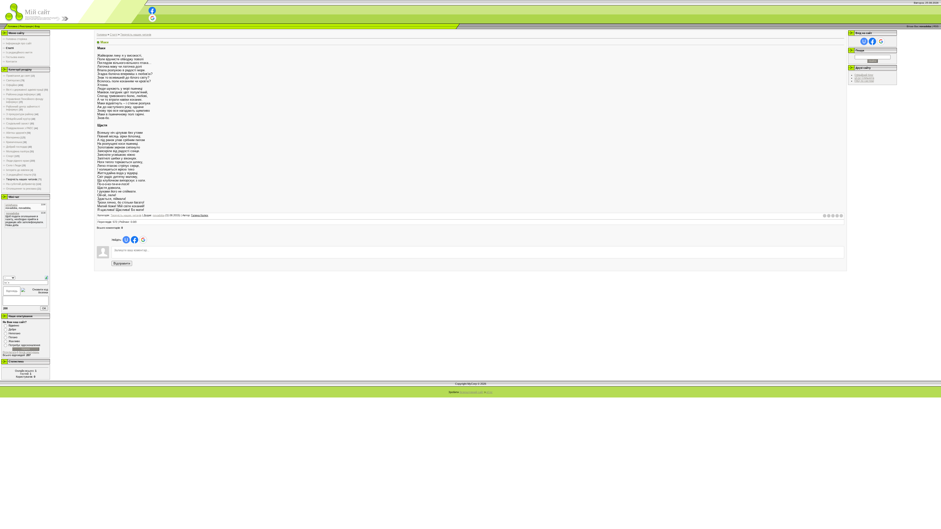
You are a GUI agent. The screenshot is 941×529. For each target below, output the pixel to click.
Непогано (14, 333)
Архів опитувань (29, 352)
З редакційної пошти (18, 174)
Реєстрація (26, 26)
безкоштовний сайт (471, 392)
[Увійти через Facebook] (152, 10)
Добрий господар (16, 146)
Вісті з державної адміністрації (24, 89)
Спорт (10, 156)
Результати (10, 352)
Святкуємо (13, 80)
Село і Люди (13, 165)
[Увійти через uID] (126, 239)
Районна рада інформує (21, 94)
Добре (12, 329)
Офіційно (11, 85)
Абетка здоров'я (16, 132)
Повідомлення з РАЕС (19, 128)
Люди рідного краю (17, 160)
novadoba (158, 215)
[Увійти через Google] (152, 18)
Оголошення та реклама (21, 188)
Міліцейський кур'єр (18, 118)
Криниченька (14, 142)
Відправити (121, 263)
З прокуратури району (20, 114)
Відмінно (14, 325)
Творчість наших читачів (21, 179)
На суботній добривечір (20, 183)
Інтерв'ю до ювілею (18, 169)
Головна (12, 26)
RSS (936, 26)
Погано (13, 337)
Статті (113, 34)
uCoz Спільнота (864, 77)
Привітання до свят (18, 75)
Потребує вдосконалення (24, 345)
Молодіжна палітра (17, 151)
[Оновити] (46, 277)
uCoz (489, 392)
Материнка (13, 137)
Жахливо (14, 341)
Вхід (37, 26)
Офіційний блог (863, 74)
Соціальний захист (17, 123)
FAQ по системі (864, 80)
